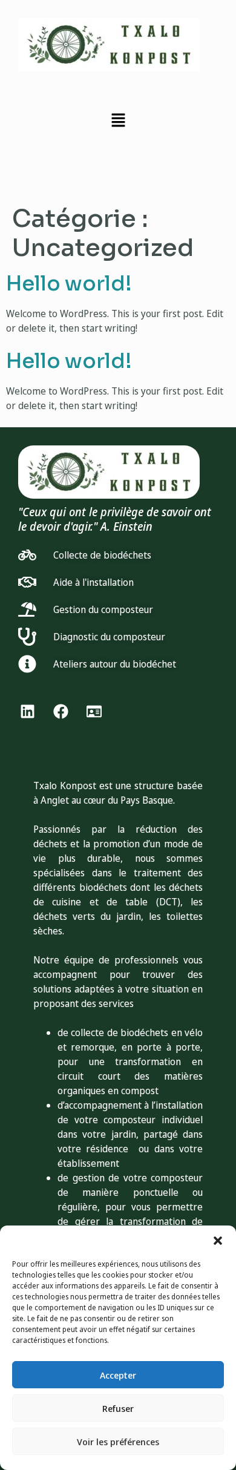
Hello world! (69, 284)
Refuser (118, 1408)
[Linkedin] (27, 712)
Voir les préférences (118, 1442)
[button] (218, 1241)
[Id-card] (94, 712)
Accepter (118, 1375)
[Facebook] (60, 712)
